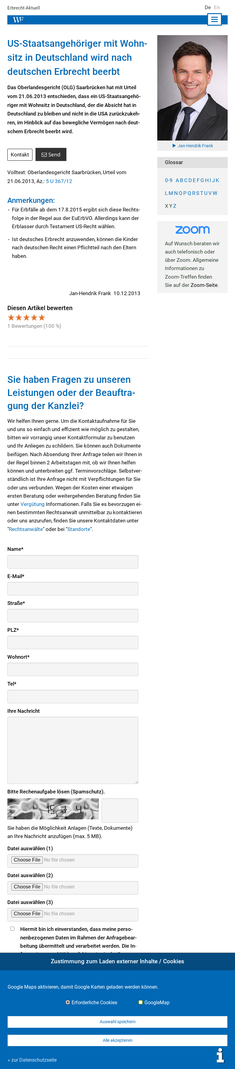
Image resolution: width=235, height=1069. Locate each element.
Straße (16, 603)
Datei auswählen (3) (30, 902)
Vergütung (33, 504)
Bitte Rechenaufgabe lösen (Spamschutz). (56, 792)
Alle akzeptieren (117, 1040)
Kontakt (20, 155)
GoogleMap (157, 1002)
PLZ (13, 630)
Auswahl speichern (118, 1021)
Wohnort (18, 657)
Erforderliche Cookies (94, 1002)
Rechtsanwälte (26, 529)
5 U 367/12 (59, 181)
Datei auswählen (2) (30, 875)
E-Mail (15, 576)
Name (15, 549)
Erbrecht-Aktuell (23, 8)
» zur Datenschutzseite (32, 1060)
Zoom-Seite (204, 285)
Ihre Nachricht (23, 711)
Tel (12, 684)
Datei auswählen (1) (30, 848)
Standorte (78, 529)
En (217, 7)
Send (54, 154)
